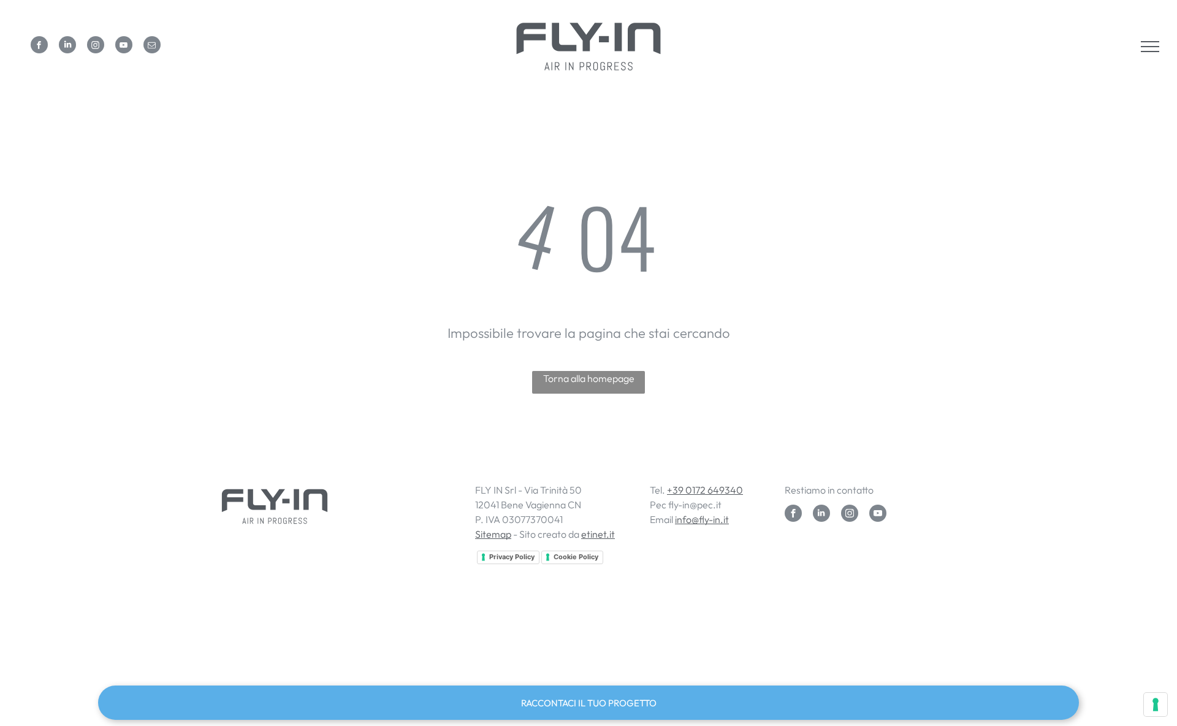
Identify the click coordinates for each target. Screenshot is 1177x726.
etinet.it (598, 534)
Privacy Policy (512, 556)
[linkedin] (67, 46)
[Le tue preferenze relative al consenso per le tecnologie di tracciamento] (1155, 704)
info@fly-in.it (702, 519)
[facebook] (39, 46)
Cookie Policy (576, 556)
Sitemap (493, 534)
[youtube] (123, 46)
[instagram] (95, 46)
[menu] (1150, 47)
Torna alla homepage (588, 378)
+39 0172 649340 (705, 490)
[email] (152, 46)
